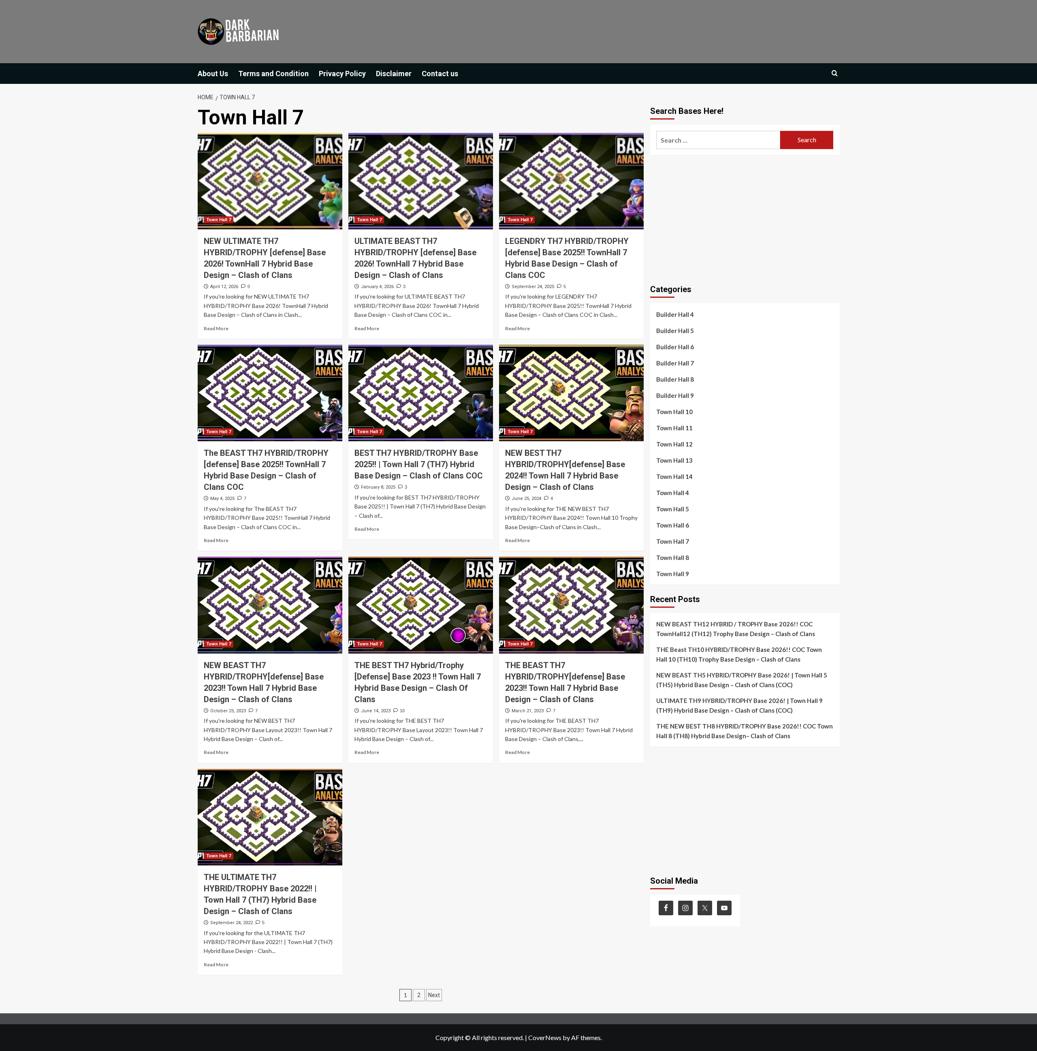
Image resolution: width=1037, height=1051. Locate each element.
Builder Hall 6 (675, 346)
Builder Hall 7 (675, 363)
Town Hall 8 (672, 557)
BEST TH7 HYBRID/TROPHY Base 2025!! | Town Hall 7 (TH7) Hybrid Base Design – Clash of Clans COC (418, 464)
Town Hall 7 (218, 219)
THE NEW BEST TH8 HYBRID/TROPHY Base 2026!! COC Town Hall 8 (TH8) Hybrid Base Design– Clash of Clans (744, 730)
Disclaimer (394, 73)
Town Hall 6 (672, 525)
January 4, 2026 (377, 286)
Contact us (440, 73)
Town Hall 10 (674, 411)
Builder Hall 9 (675, 395)
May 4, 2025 (222, 498)
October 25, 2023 (228, 710)
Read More (216, 328)
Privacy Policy (342, 73)
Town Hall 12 (674, 444)
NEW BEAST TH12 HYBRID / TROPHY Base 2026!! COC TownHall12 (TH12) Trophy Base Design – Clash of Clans (735, 628)
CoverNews (544, 1037)
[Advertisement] (745, 218)
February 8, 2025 (378, 487)
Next (434, 995)
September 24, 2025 (533, 286)
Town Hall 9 (672, 573)
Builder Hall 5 (675, 330)
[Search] (835, 73)
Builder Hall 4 (675, 314)
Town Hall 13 (674, 460)
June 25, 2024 (526, 498)
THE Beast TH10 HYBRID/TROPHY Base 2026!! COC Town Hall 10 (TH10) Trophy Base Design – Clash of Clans (739, 654)
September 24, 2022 (231, 922)
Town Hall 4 (672, 492)
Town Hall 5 (672, 509)
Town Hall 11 (674, 428)
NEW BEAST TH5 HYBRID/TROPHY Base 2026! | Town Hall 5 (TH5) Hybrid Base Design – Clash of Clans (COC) (741, 679)
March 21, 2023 (528, 710)
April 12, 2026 (224, 286)
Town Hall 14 (674, 476)
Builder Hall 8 (675, 379)
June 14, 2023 (375, 710)
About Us (213, 73)
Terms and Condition (273, 73)
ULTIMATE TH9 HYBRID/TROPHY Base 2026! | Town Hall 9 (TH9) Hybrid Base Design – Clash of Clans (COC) (739, 705)
